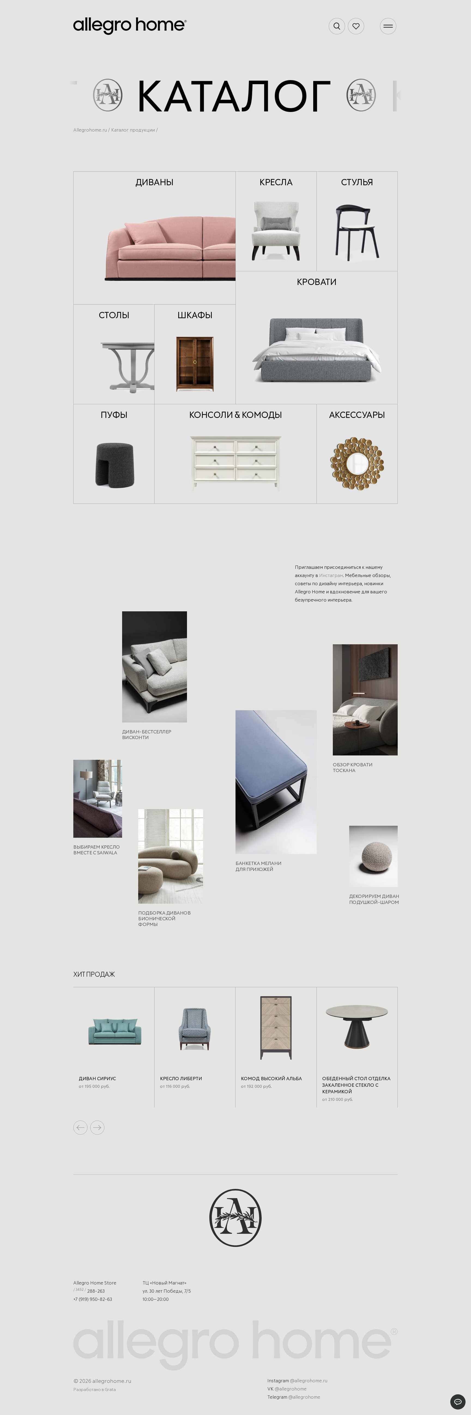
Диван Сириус (97, 1079)
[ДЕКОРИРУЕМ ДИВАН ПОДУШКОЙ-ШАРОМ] (373, 859)
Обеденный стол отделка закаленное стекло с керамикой (356, 1085)
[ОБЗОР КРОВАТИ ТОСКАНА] (365, 702)
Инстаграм (331, 575)
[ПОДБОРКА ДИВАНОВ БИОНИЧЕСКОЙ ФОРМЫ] (170, 858)
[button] (97, 1128)
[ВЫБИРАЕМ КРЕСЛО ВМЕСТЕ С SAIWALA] (97, 801)
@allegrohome (291, 1389)
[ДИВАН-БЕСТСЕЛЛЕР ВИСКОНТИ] (154, 669)
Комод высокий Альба (271, 1079)
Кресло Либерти (181, 1079)
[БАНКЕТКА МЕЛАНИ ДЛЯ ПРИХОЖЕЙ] (276, 784)
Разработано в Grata (94, 1389)
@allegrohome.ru (308, 1381)
